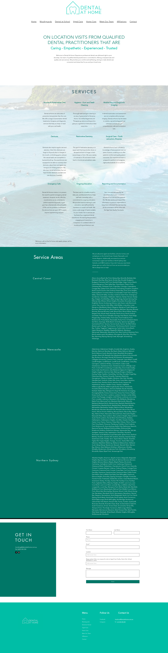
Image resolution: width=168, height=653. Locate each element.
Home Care (85, 630)
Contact (84, 639)
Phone (88, 537)
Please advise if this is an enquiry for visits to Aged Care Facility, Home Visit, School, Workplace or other (109, 559)
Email (87, 544)
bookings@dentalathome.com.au (26, 547)
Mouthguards (86, 622)
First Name (89, 529)
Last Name (117, 529)
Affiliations (85, 636)
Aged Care (85, 627)
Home (83, 619)
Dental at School (86, 624)
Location (88, 551)
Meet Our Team (86, 633)
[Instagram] (19, 552)
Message (88, 568)
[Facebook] (16, 552)
